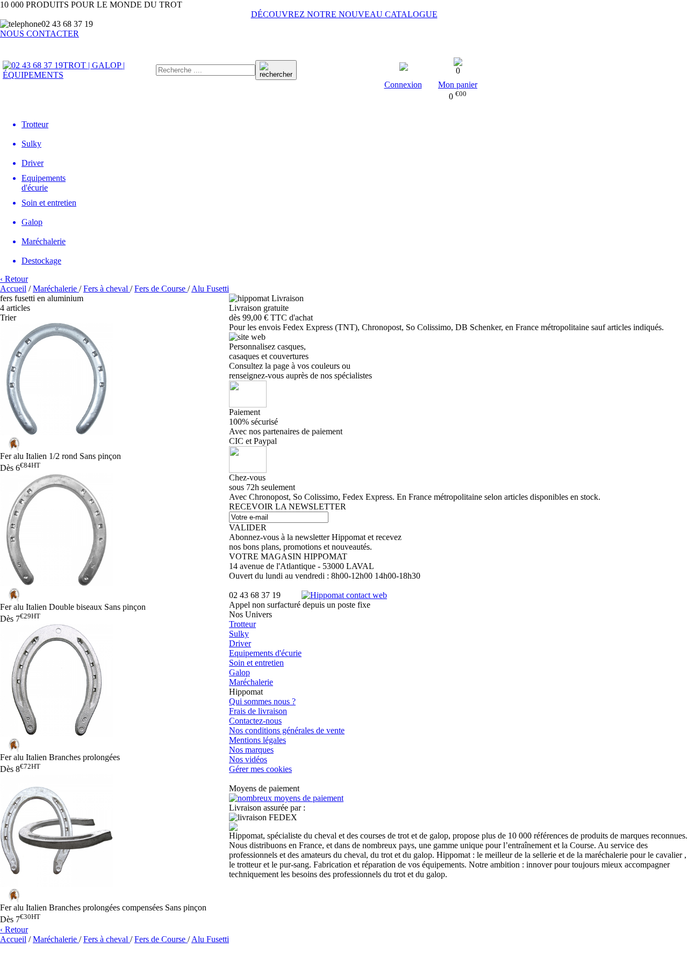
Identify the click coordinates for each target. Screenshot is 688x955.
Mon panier (457, 84)
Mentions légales (257, 740)
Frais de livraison (258, 711)
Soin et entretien (256, 662)
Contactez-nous (255, 720)
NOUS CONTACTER (39, 33)
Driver (240, 643)
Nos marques (251, 749)
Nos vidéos (248, 759)
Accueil (13, 288)
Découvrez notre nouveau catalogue (344, 14)
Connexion (403, 84)
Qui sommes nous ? (262, 701)
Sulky (239, 633)
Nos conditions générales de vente (287, 730)
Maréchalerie (251, 682)
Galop (239, 672)
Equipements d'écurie (265, 653)
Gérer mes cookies (260, 769)
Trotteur (242, 624)
